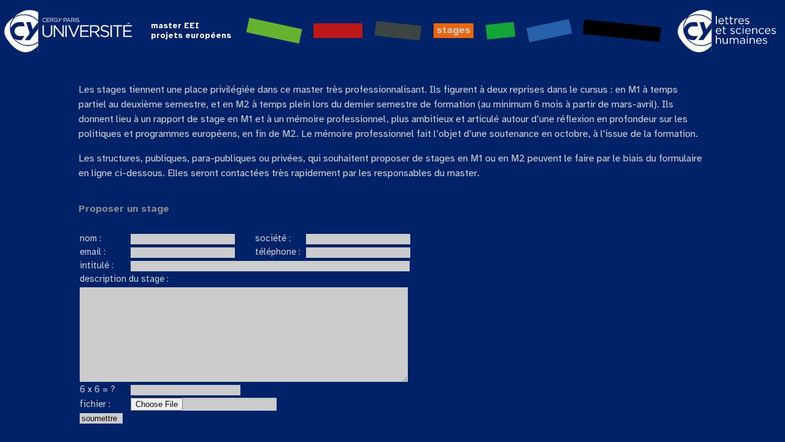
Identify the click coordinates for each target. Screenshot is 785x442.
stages (453, 30)
